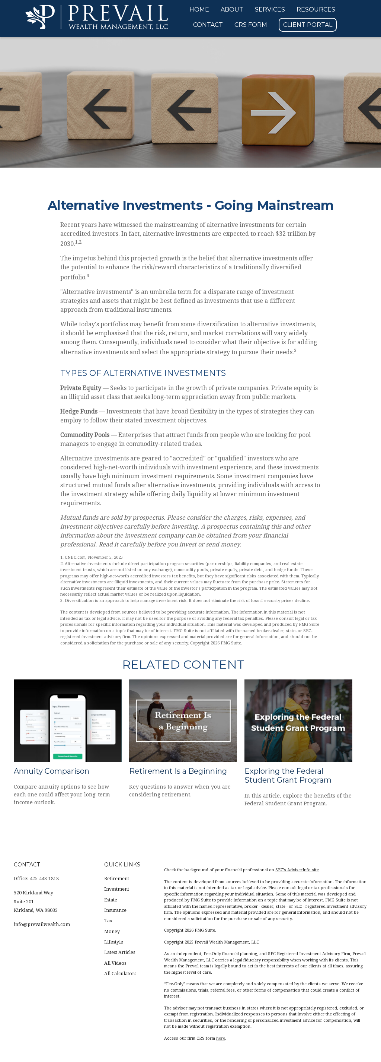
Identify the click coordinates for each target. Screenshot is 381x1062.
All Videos (115, 963)
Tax (108, 920)
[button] (199, 9)
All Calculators (120, 973)
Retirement (116, 878)
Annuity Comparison (51, 771)
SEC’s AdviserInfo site (297, 870)
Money (112, 931)
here (220, 1038)
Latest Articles (119, 952)
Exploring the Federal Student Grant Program (288, 775)
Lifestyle (113, 942)
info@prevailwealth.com (42, 924)
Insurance (115, 910)
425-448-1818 (44, 878)
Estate (110, 900)
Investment (116, 889)
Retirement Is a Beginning (178, 771)
